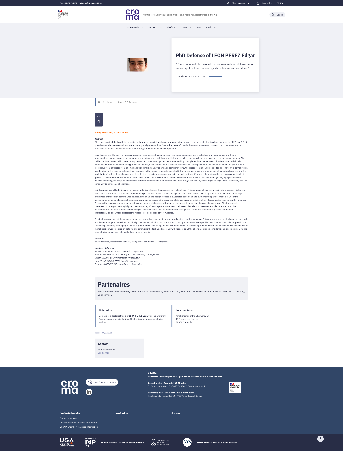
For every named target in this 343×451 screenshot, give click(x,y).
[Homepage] (99, 102)
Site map (176, 413)
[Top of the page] (321, 439)
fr (278, 3)
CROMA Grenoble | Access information (78, 422)
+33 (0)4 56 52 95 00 (105, 382)
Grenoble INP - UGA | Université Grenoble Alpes (81, 3)
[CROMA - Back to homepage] (132, 14)
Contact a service (68, 418)
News (109, 102)
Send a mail (103, 352)
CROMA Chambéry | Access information (79, 426)
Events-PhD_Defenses (127, 102)
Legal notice (122, 413)
